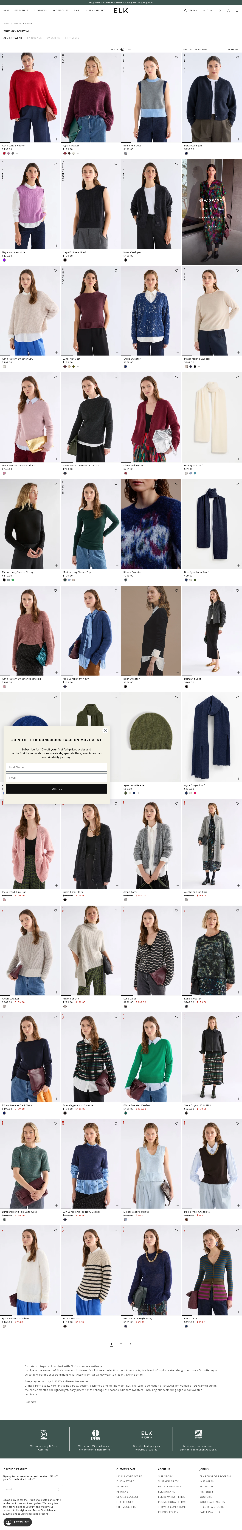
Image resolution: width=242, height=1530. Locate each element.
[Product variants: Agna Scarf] (117, 779)
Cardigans (34, 38)
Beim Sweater (131, 678)
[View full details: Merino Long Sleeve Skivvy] (30, 524)
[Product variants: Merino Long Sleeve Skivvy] (56, 566)
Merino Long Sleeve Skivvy (17, 572)
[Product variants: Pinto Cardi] (238, 1312)
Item (128, 49)
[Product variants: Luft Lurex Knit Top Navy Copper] (117, 1205)
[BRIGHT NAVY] (65, 686)
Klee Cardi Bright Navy (76, 678)
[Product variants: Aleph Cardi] (178, 885)
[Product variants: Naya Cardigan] (178, 246)
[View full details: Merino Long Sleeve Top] (91, 524)
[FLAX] (186, 366)
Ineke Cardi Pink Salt (14, 891)
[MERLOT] (65, 153)
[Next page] (130, 1344)
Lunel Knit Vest (71, 358)
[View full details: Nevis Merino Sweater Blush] (30, 417)
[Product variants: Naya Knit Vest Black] (117, 246)
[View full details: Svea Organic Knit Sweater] (91, 1057)
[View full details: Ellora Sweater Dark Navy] (30, 1057)
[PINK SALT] (4, 899)
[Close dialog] (105, 730)
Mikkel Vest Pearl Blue (136, 1211)
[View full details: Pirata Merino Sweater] (199, 366)
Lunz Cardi (129, 998)
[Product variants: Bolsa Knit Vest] (178, 139)
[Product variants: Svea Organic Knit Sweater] (117, 1099)
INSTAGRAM (207, 1481)
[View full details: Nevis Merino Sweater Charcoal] (91, 417)
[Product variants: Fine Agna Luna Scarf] (238, 566)
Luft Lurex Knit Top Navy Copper (82, 1211)
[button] (56, 56)
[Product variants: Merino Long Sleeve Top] (117, 566)
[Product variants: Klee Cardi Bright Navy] (117, 672)
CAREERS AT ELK (210, 1512)
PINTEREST (206, 1491)
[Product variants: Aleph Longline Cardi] (238, 885)
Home (6, 23)
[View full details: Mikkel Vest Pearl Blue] (151, 1164)
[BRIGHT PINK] (195, 793)
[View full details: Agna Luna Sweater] (30, 98)
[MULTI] (125, 580)
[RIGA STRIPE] (186, 1326)
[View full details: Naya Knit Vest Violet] (30, 204)
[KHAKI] (73, 366)
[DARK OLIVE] (195, 580)
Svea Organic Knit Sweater (78, 1105)
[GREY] (8, 580)
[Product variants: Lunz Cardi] (178, 992)
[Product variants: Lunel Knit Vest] (117, 352)
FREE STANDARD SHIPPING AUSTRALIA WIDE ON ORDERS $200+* (121, 2)
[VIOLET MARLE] (8, 153)
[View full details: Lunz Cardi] (151, 951)
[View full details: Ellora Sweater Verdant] (151, 1057)
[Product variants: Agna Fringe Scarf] (238, 779)
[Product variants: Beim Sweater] (178, 672)
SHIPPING (122, 1486)
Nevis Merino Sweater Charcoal (81, 465)
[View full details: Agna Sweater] (91, 98)
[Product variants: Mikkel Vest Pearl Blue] (178, 1205)
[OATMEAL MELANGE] (4, 1006)
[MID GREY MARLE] (13, 153)
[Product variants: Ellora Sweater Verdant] (178, 1099)
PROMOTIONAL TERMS (172, 1502)
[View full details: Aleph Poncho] (91, 951)
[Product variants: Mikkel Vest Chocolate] (238, 1205)
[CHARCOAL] (65, 473)
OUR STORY (165, 1476)
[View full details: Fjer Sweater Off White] (30, 1270)
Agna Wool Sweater (189, 1390)
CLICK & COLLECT (127, 1496)
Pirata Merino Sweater (197, 358)
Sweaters (53, 38)
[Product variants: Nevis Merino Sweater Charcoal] (117, 459)
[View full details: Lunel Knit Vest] (91, 311)
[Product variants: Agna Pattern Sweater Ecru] (56, 352)
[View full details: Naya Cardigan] (151, 204)
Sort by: (187, 49)
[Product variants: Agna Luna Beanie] (178, 779)
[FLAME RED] (4, 153)
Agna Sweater (71, 145)
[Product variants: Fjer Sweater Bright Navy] (178, 1312)
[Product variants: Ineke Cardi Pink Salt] (56, 885)
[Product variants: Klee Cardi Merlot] (178, 459)
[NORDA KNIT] (186, 1006)
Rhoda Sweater (132, 572)
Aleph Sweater (10, 998)
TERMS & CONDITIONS (172, 1507)
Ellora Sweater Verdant (137, 1105)
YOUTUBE (206, 1496)
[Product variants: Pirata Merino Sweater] (238, 352)
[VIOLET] (4, 260)
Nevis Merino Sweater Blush (18, 465)
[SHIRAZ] (65, 366)
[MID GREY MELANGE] (125, 899)
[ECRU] (73, 153)
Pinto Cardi (190, 1318)
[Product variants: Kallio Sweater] (238, 992)
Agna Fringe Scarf (194, 785)
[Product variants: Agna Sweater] (117, 139)
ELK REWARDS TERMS (171, 1496)
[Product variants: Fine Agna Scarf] (238, 459)
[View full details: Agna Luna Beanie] (151, 737)
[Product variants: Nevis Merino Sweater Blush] (56, 459)
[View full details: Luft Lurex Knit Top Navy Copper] (91, 1164)
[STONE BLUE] (195, 473)
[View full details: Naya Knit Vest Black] (91, 204)
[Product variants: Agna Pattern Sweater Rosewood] (56, 672)
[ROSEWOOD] (4, 686)
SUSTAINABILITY (168, 1481)
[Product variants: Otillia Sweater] (178, 352)
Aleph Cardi (130, 891)
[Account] (228, 10)
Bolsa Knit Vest (132, 145)
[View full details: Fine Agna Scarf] (199, 473)
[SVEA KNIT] (65, 1113)
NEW (6, 10)
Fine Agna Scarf (193, 465)
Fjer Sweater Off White (15, 1318)
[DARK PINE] (65, 580)
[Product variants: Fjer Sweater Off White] (56, 1312)
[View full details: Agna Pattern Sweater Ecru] (30, 311)
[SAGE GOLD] (4, 1219)
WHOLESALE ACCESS (212, 1502)
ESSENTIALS (21, 10)
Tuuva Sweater (72, 1318)
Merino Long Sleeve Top (77, 572)
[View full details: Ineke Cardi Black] (91, 844)
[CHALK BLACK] (65, 1326)
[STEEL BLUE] (186, 580)
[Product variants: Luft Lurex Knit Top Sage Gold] (56, 1205)
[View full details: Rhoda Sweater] (151, 524)
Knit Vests (72, 38)
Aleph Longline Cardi (196, 891)
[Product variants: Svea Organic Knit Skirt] (238, 1099)
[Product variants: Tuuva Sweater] (117, 1312)
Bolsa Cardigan (193, 145)
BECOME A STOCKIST (213, 1507)
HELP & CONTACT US (129, 1476)
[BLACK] (65, 260)
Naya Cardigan (132, 252)
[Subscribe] (58, 1489)
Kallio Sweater (192, 998)
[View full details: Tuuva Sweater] (91, 1270)
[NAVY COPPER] (65, 1219)
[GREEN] (13, 580)
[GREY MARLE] (125, 153)
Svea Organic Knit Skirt (197, 1105)
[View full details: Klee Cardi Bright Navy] (91, 631)
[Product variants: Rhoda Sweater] (178, 566)
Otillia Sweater (132, 358)
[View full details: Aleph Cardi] (151, 844)
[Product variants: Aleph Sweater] (56, 992)
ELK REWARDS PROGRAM (215, 1476)
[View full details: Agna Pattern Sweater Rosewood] (30, 631)
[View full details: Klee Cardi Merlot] (151, 417)
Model (115, 49)
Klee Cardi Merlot (133, 465)
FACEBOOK (206, 1486)
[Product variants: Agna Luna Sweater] (56, 139)
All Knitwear (13, 38)
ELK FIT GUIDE (125, 1502)
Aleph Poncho (71, 998)
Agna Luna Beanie (134, 785)
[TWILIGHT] (186, 153)
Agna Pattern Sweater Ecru (17, 358)
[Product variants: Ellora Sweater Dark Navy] (56, 1099)
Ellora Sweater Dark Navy (17, 1105)
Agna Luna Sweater (13, 145)
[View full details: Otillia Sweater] (151, 311)
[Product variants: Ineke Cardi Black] (117, 885)
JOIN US (57, 788)
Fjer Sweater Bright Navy (137, 1318)
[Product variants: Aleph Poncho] (117, 992)
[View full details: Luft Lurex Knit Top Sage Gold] (30, 1164)
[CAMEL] (69, 366)
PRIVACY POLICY (168, 1512)
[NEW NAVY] (190, 366)
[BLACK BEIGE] (125, 1006)
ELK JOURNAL (166, 1491)
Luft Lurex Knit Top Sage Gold (19, 1211)
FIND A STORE (125, 1481)
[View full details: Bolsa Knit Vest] (151, 98)
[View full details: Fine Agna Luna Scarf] (199, 580)
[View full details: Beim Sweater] (151, 631)
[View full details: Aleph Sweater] (30, 951)
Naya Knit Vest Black (75, 252)
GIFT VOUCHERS (126, 1507)
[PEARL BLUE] (190, 473)
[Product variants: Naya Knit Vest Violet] (56, 246)
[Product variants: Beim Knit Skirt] (238, 672)
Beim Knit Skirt (192, 678)
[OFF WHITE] (186, 473)
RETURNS (122, 1491)
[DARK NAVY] (4, 1113)
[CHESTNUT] (69, 153)
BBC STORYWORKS (169, 1486)
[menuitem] (6, 10)
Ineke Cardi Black (73, 891)
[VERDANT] (125, 1113)
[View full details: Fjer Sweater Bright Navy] (151, 1270)
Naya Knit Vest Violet (14, 252)
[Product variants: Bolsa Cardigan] (238, 139)
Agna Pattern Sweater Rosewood (21, 678)
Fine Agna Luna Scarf (196, 572)
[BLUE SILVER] (125, 366)
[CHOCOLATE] (186, 1219)
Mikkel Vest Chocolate (197, 1211)
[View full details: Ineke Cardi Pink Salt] (30, 844)
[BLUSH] (4, 473)
